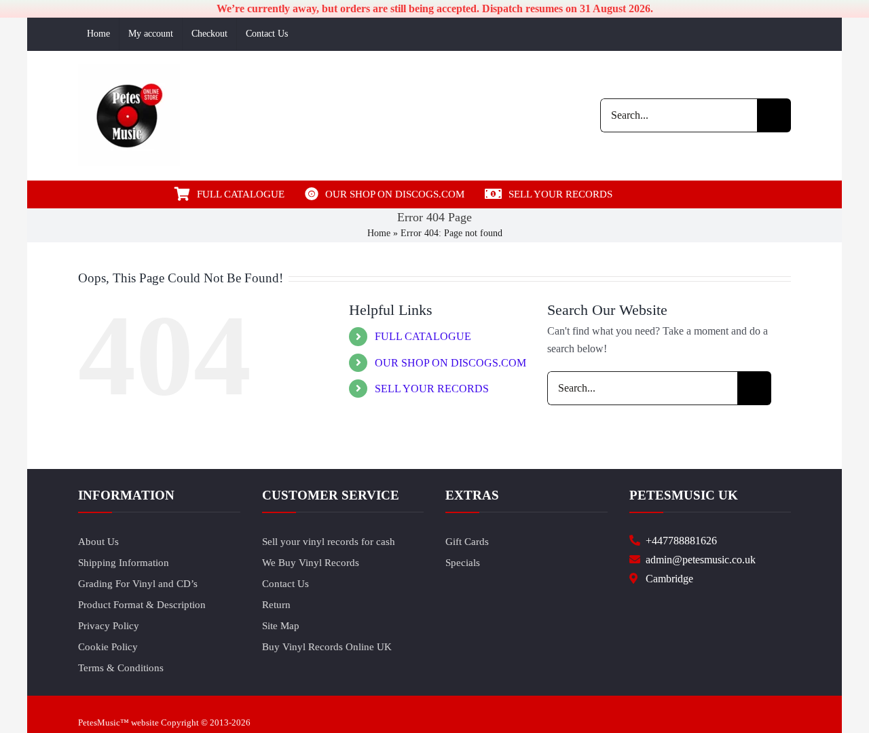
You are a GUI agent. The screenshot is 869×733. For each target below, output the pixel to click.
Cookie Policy (108, 646)
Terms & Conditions (121, 667)
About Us (98, 541)
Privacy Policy (108, 625)
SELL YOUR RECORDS (432, 388)
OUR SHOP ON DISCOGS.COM (450, 363)
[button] (671, 194)
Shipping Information (123, 562)
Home (378, 233)
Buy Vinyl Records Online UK (327, 646)
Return (276, 604)
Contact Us (285, 583)
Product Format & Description (142, 604)
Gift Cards (467, 541)
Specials (462, 562)
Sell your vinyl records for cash (328, 541)
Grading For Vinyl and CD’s (138, 583)
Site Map (280, 625)
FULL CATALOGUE (423, 336)
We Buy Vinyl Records (310, 562)
